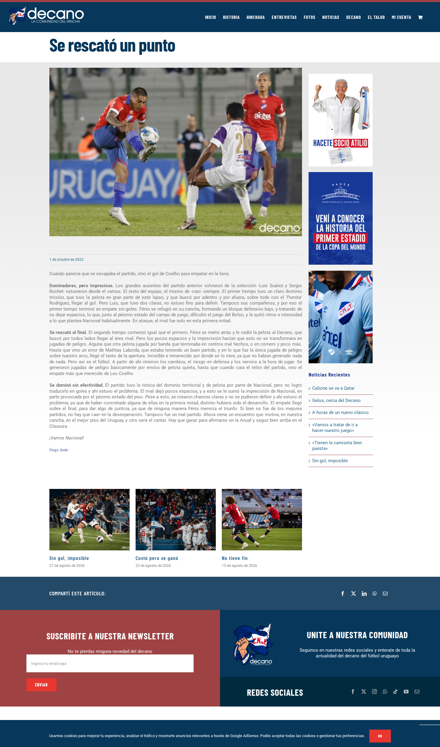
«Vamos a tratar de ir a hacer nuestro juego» (335, 427)
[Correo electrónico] (385, 593)
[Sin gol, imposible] (89, 519)
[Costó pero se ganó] (176, 519)
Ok (380, 736)
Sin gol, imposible (69, 558)
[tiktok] (395, 691)
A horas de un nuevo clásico (340, 412)
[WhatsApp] (375, 593)
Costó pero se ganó (157, 558)
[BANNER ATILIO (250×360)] (341, 76)
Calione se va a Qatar (333, 388)
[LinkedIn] (364, 593)
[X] (353, 593)
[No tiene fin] (262, 519)
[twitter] (363, 691)
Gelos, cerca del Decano (336, 400)
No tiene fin (235, 558)
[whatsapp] (385, 691)
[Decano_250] (341, 272)
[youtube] (406, 691)
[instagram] (374, 691)
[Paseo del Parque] (341, 174)
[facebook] (353, 691)
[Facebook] (342, 593)
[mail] (417, 691)
